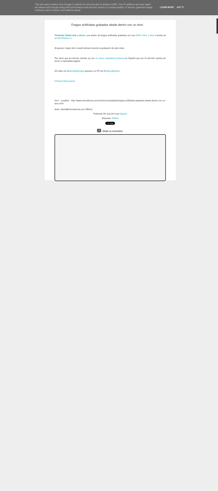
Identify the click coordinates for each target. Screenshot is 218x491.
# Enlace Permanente (65, 80)
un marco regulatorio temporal (109, 58)
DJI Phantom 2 (64, 38)
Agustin (123, 113)
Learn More (167, 7)
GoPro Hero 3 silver (145, 35)
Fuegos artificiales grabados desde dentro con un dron (107, 24)
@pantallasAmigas (75, 70)
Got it (180, 7)
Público (115, 118)
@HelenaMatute (111, 70)
